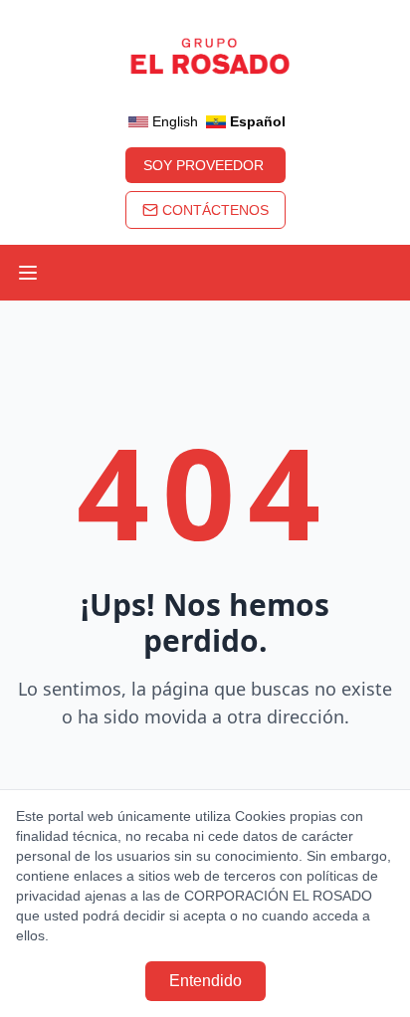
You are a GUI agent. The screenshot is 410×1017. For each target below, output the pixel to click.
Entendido (205, 980)
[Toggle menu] (28, 273)
